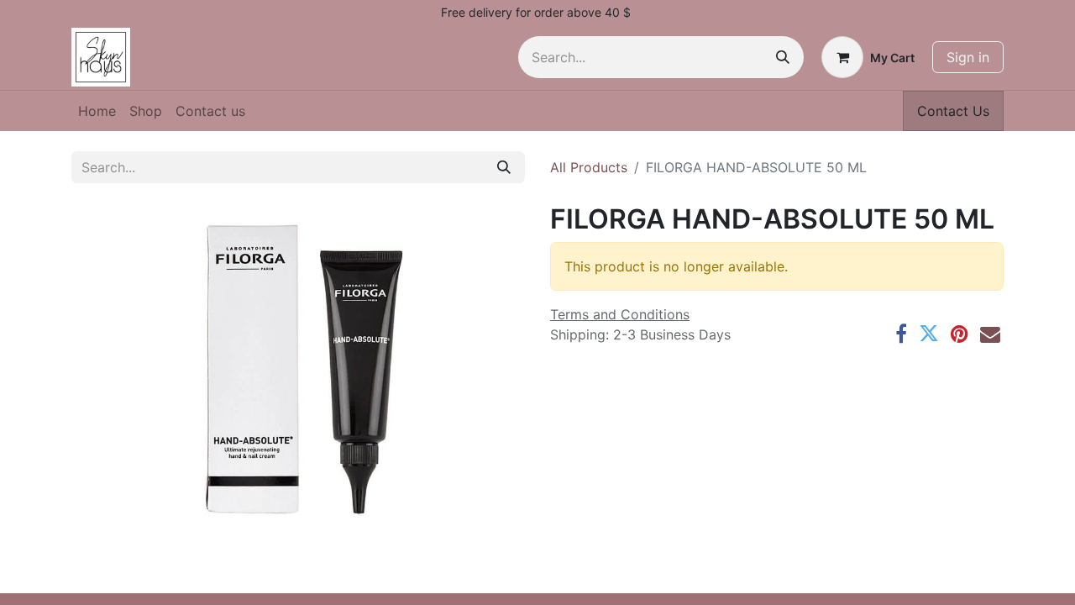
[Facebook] (901, 334)
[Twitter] (929, 334)
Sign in (968, 57)
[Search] (783, 57)
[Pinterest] (959, 334)
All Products (588, 167)
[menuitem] (97, 111)
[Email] (990, 334)
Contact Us (953, 111)
